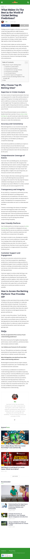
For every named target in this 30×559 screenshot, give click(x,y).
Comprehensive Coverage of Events (13, 69)
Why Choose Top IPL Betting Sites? (12, 64)
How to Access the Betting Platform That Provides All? (13, 77)
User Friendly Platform (10, 73)
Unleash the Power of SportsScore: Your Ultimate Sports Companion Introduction (18, 515)
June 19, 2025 (12, 510)
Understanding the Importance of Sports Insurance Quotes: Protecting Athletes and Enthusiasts (18, 506)
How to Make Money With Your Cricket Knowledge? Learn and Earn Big (13, 446)
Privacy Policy (12, 550)
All (5, 7)
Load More (15, 476)
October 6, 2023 (6, 500)
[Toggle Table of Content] (25, 62)
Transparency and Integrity (11, 71)
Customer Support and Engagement (13, 75)
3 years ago (13, 21)
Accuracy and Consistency (11, 68)
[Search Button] (28, 2)
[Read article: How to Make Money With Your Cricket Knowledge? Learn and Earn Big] (15, 437)
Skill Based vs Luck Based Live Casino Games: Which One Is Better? (13, 468)
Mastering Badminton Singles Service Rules (13, 497)
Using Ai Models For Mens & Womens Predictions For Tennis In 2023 (18, 523)
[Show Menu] (2, 2)
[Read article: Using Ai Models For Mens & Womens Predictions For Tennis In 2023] (4, 523)
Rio (6, 21)
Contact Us (3, 550)
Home (2, 7)
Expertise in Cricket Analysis (11, 66)
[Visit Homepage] (15, 2)
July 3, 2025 (4, 449)
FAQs (4, 80)
